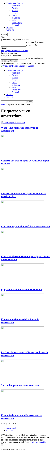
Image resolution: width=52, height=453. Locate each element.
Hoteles (9, 27)
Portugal (15, 25)
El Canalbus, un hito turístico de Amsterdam (25, 226)
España (15, 10)
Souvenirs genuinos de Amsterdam (20, 385)
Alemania (16, 6)
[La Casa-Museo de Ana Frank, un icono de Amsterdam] (22, 347)
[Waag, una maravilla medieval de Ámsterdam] (13, 122)
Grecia (14, 15)
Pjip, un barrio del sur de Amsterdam (21, 289)
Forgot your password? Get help (14, 50)
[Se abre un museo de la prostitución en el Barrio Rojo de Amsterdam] (22, 188)
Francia (15, 13)
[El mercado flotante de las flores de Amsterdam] (22, 314)
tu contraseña (31, 45)
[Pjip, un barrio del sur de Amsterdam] (22, 284)
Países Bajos (17, 22)
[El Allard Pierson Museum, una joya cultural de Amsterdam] (22, 251)
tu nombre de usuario (34, 42)
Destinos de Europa (14, 3)
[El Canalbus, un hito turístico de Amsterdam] (22, 221)
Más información (39, 442)
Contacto (10, 30)
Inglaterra (16, 18)
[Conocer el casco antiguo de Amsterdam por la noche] (22, 155)
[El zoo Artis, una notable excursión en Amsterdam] (22, 410)
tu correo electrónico (34, 58)
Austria (15, 8)
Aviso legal (11, 428)
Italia (14, 20)
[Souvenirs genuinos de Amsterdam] (22, 380)
